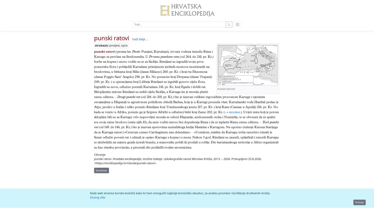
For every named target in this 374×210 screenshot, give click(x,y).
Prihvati (359, 202)
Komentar (101, 170)
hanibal (235, 112)
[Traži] (229, 24)
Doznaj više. (98, 197)
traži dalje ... (140, 39)
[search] (237, 24)
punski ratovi (111, 38)
